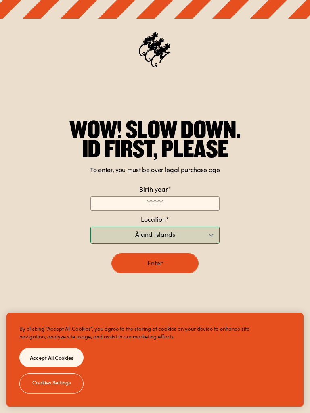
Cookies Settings (51, 383)
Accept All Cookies (51, 357)
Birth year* (155, 190)
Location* (155, 220)
